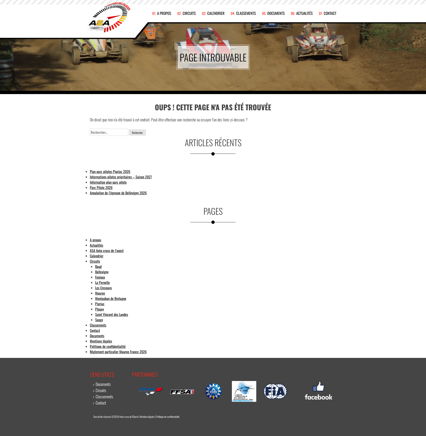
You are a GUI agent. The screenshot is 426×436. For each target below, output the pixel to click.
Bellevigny (101, 271)
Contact (330, 13)
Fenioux (100, 277)
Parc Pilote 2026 (101, 187)
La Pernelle (102, 282)
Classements (246, 13)
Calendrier (216, 13)
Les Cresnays (103, 287)
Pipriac (100, 303)
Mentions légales (101, 341)
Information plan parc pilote (108, 182)
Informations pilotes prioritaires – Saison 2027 (121, 177)
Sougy (99, 319)
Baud (98, 266)
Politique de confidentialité (108, 346)
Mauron (100, 293)
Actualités (304, 13)
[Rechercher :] (109, 132)
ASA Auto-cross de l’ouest (107, 250)
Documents (276, 13)
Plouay (99, 309)
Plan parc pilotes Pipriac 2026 (110, 171)
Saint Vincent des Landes (111, 314)
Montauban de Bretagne (110, 298)
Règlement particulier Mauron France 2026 (118, 351)
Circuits (189, 13)
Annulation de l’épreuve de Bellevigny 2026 (118, 192)
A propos (164, 13)
